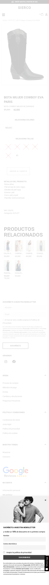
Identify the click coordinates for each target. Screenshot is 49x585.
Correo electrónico (10, 544)
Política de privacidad (11, 572)
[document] (24, 292)
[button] (45, 500)
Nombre (6, 536)
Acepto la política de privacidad (18, 552)
